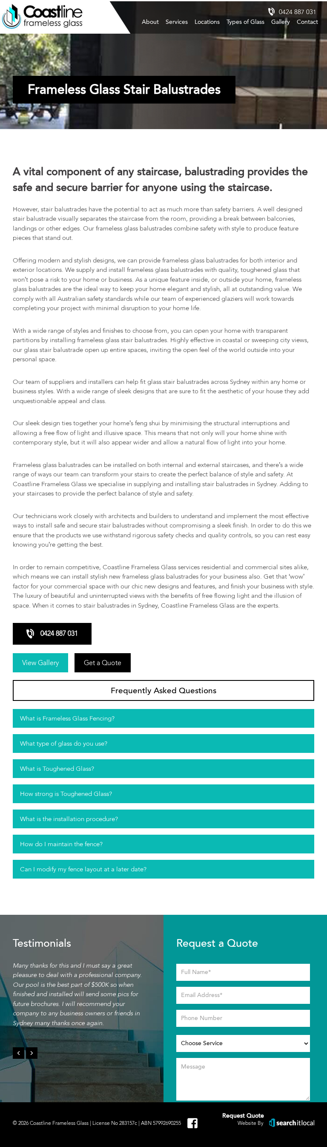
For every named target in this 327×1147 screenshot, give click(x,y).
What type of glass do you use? (63, 743)
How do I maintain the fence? (61, 844)
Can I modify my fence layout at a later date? (83, 869)
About (150, 22)
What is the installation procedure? (69, 819)
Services (177, 22)
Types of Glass (245, 22)
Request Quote (243, 1116)
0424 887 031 (297, 12)
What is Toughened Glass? (57, 768)
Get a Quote (102, 662)
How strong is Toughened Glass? (66, 794)
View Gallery (40, 662)
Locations (207, 22)
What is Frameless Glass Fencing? (67, 718)
